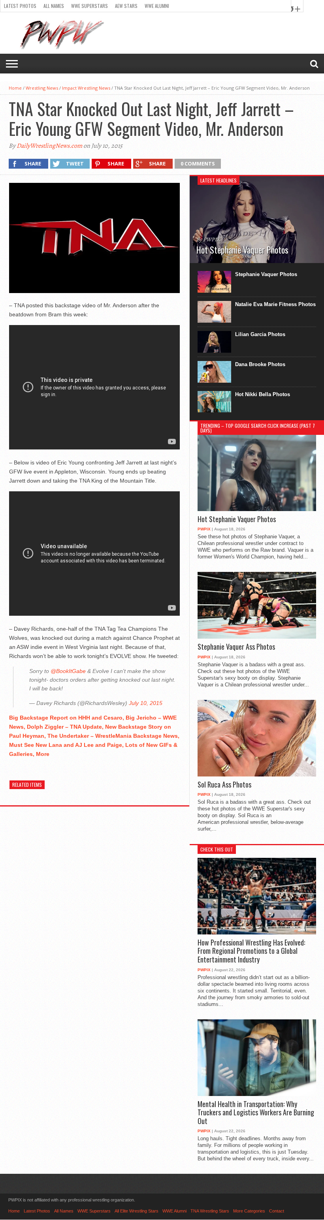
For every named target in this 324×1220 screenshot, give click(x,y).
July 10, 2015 (145, 703)
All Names (53, 5)
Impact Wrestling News (86, 88)
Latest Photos (20, 5)
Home (15, 88)
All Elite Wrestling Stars (136, 1211)
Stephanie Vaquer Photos (266, 274)
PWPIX (204, 529)
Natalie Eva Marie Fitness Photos (275, 304)
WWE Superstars (89, 5)
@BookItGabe (68, 671)
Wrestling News (42, 88)
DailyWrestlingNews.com (49, 145)
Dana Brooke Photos (260, 364)
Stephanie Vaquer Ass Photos (236, 647)
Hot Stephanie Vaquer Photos (237, 519)
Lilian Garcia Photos (260, 334)
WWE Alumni (157, 5)
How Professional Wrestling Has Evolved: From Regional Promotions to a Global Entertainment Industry (251, 951)
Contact (276, 1211)
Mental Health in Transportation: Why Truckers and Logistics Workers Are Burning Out (256, 1113)
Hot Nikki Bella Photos (262, 394)
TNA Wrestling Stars (209, 1211)
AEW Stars (126, 5)
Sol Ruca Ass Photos (224, 784)
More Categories (249, 1211)
